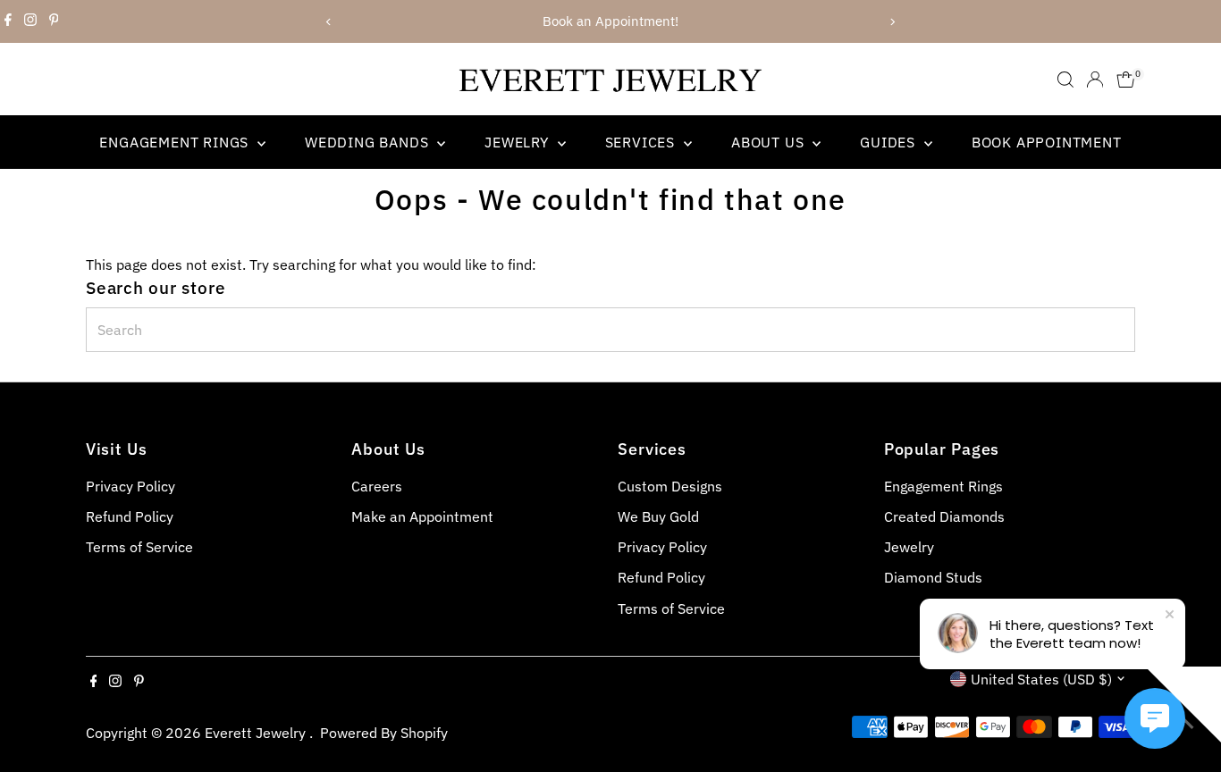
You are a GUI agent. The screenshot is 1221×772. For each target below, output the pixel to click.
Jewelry (518, 142)
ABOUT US (769, 142)
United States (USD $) (1041, 679)
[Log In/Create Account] (1095, 79)
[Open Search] (1065, 79)
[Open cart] (1125, 79)
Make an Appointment (422, 516)
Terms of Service (139, 547)
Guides (890, 142)
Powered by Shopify (384, 733)
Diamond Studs (933, 577)
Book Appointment (1047, 142)
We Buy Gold (658, 516)
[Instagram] (30, 21)
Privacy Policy (130, 486)
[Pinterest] (54, 21)
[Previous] (329, 22)
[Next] (892, 22)
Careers (376, 486)
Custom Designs (670, 486)
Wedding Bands (369, 142)
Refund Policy (129, 516)
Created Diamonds (944, 516)
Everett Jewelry (257, 733)
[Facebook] (8, 21)
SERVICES (642, 142)
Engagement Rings (176, 142)
